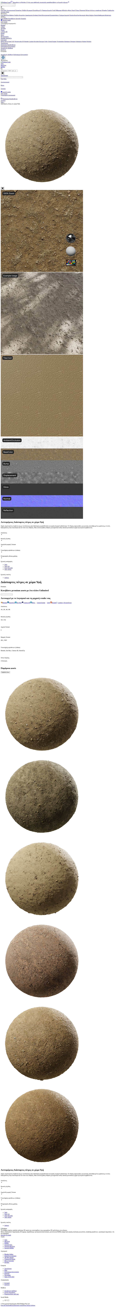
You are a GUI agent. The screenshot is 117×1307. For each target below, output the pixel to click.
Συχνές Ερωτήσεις (9, 1292)
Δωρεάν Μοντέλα (9, 1246)
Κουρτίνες (22, 15)
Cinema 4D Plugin (9, 1259)
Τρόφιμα (61, 15)
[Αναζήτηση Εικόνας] (2, 73)
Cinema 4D (4, 32)
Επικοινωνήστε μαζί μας (11, 1294)
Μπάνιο (11, 15)
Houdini (3, 38)
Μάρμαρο (59, 10)
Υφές (2, 63)
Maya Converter (9, 1261)
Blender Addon (8, 1254)
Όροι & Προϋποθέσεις (7, 1305)
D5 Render (25, 41)
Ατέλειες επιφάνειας (96, 10)
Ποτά (40, 15)
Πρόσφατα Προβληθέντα (8, 45)
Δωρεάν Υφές (8, 1245)
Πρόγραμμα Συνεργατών (8, 46)
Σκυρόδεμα (36, 10)
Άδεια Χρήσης (30, 1305)
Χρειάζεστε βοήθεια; (7, 48)
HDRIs (3, 67)
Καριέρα (6, 1273)
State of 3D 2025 (9, 1277)
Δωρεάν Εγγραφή (6, 1235)
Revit (6, 41)
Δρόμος (6, 577)
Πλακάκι (104, 10)
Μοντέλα (3, 65)
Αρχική (3, 100)
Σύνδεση (3, 50)
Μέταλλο (65, 10)
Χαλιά (96, 15)
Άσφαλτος (19, 10)
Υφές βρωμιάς (8, 568)
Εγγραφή (7, 1283)
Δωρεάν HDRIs (9, 1248)
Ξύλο (7, 12)
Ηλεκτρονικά (46, 15)
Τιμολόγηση (4, 43)
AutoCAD (11, 41)
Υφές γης (7, 566)
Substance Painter (81, 41)
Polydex (89, 41)
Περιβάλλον (12, 18)
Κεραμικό (30, 10)
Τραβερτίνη (110, 10)
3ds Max (3, 29)
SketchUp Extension (10, 1256)
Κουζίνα (76, 15)
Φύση (70, 10)
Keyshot (36, 41)
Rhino (3, 41)
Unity (46, 41)
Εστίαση (35, 15)
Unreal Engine (52, 41)
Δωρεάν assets (6, 20)
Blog (5, 1270)
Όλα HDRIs (4, 18)
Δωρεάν (49, 10)
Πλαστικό (83, 10)
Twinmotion (60, 41)
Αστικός (3, 12)
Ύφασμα (44, 10)
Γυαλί (54, 10)
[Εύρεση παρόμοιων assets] (2, 188)
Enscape (41, 41)
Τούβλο (24, 10)
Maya (5, 35)
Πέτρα (88, 10)
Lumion (31, 41)
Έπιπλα (71, 15)
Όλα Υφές (4, 10)
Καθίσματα (101, 15)
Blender (3, 26)
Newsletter (7, 1275)
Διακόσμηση (29, 15)
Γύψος (77, 10)
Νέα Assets (4, 22)
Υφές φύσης (7, 569)
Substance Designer (70, 41)
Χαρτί (73, 10)
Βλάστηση (108, 15)
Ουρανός (23, 18)
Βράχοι (91, 15)
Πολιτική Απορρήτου (20, 1305)
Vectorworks (18, 41)
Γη (41, 10)
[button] (58, 7)
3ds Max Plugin (9, 1257)
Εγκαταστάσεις (54, 15)
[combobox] (58, 71)
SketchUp (6, 39)
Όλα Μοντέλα (5, 15)
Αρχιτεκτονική (11, 10)
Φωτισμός (82, 15)
